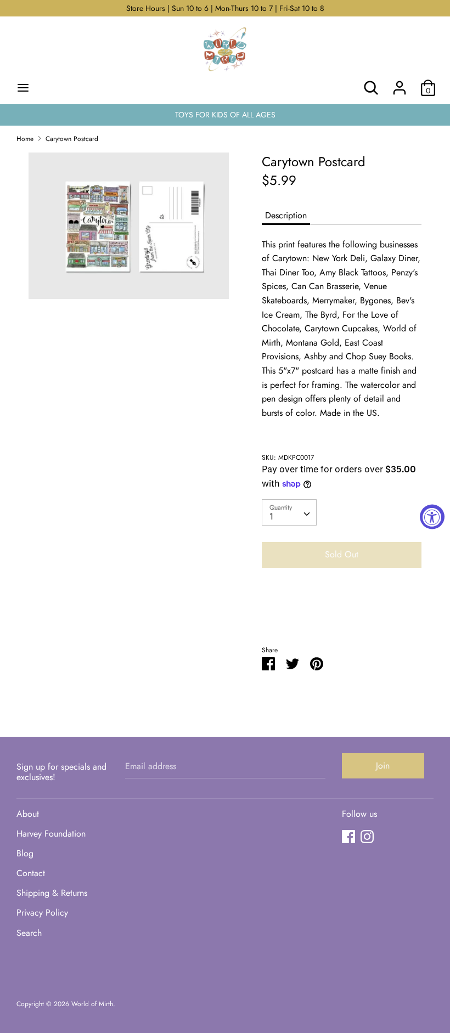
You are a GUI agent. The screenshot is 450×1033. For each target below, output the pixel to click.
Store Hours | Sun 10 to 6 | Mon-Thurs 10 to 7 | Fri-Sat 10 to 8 (225, 8)
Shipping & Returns (51, 893)
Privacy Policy (42, 912)
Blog (24, 853)
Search (29, 933)
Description (286, 215)
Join (383, 765)
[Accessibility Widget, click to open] (432, 516)
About (27, 814)
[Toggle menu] (23, 87)
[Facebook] (348, 836)
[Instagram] (367, 836)
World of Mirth (92, 1004)
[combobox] (289, 512)
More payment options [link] (342, 614)
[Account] (399, 83)
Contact (30, 873)
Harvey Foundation (51, 833)
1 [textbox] (271, 516)
